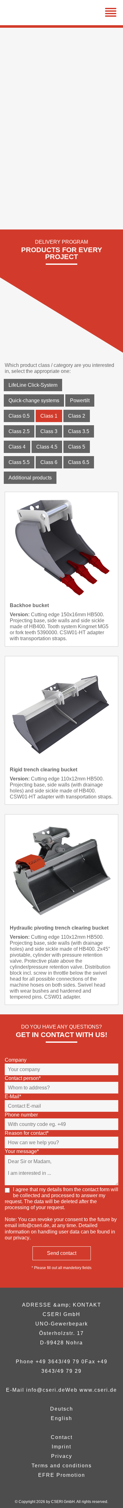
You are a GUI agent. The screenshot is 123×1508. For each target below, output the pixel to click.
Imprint (61, 1446)
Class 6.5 (78, 462)
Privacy (61, 1456)
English (61, 1418)
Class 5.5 (19, 462)
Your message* (22, 1151)
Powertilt (80, 400)
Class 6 (48, 462)
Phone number (21, 1114)
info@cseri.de (33, 1225)
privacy (21, 1237)
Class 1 (48, 416)
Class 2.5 (19, 431)
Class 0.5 (19, 416)
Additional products (30, 477)
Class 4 (17, 447)
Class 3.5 (78, 431)
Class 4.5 (46, 447)
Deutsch (61, 1409)
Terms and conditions (62, 1465)
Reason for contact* (27, 1133)
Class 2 (76, 416)
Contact (62, 1437)
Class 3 (48, 431)
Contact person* (23, 1078)
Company (15, 1060)
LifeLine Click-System (33, 385)
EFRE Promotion (61, 1475)
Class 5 (76, 447)
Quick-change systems (34, 400)
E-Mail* (13, 1096)
